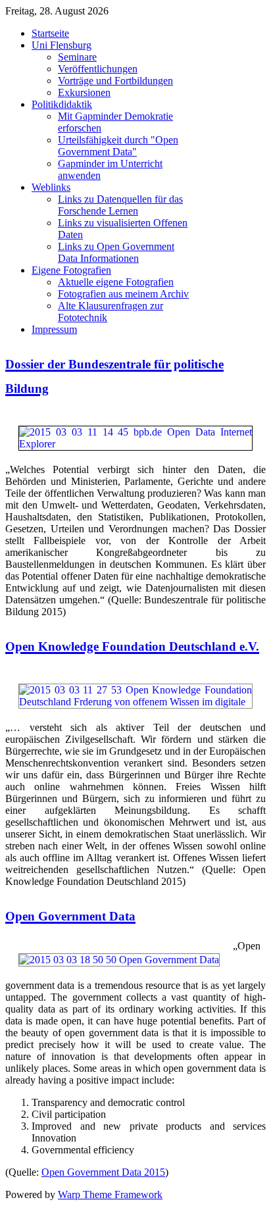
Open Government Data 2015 (103, 1172)
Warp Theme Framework (110, 1194)
